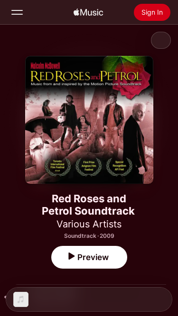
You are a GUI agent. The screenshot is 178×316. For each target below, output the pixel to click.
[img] (88, 12)
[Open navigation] (17, 12)
